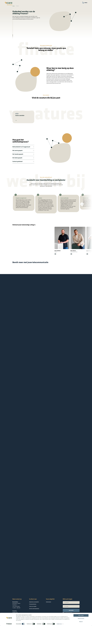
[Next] (82, 204)
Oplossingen (48, 601)
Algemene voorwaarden (34, 601)
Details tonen (59, 623)
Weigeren (81, 621)
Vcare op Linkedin (32, 606)
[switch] (33, 624)
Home (13, 5)
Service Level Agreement (34, 608)
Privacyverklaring (32, 604)
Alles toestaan (81, 615)
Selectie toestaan (81, 618)
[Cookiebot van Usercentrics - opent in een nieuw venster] (9, 624)
